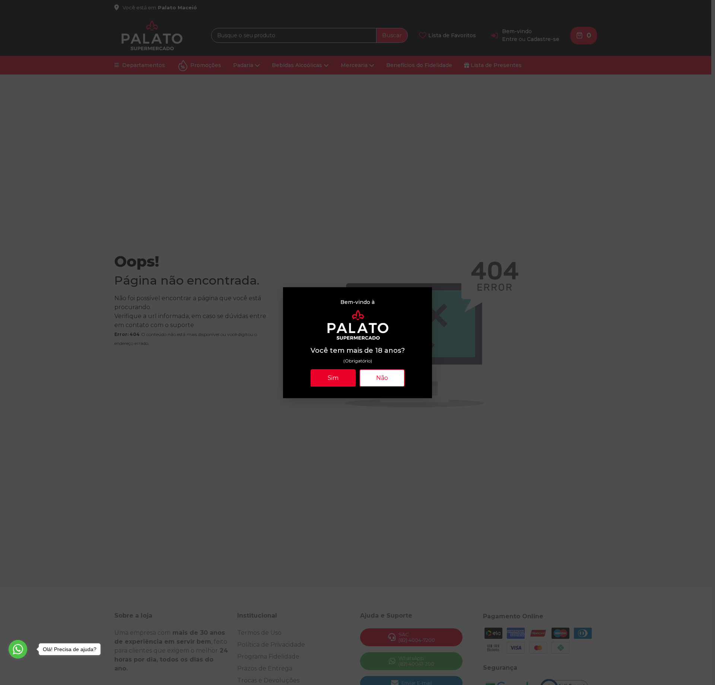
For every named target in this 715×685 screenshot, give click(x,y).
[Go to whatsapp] (18, 649)
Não (382, 377)
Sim (333, 377)
